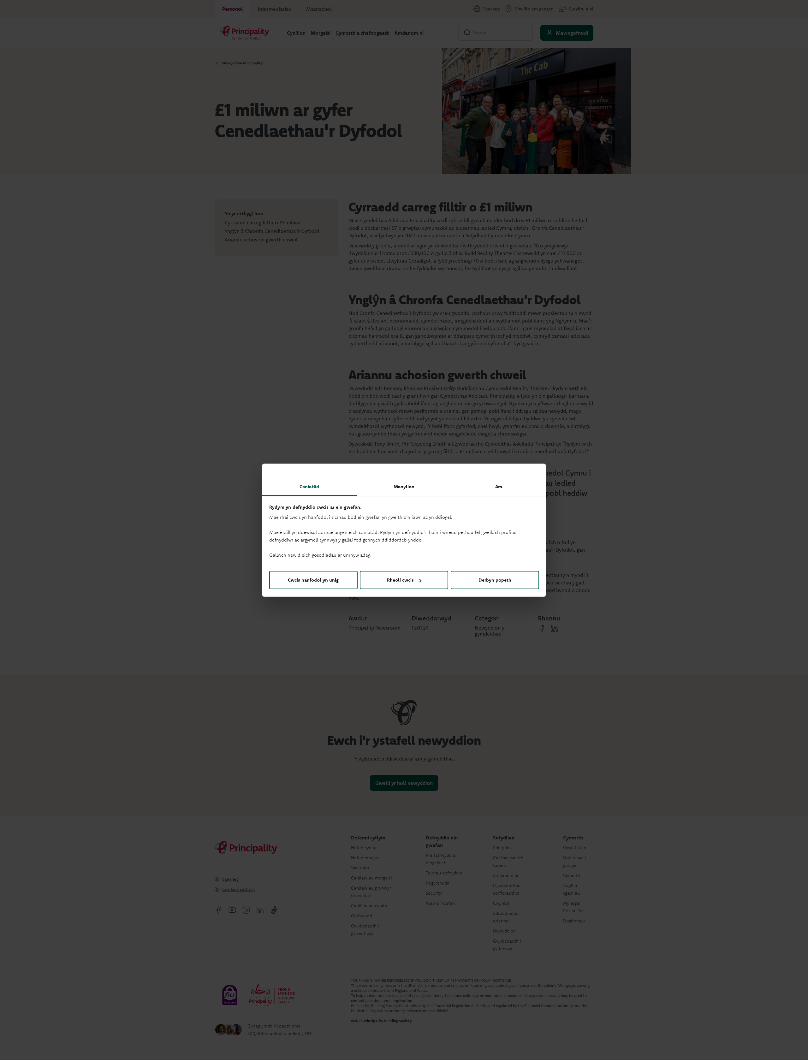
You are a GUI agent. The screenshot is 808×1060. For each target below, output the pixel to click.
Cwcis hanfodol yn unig (313, 580)
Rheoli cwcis (400, 580)
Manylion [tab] (404, 486)
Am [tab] (498, 486)
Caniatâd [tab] (309, 486)
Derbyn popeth (494, 580)
